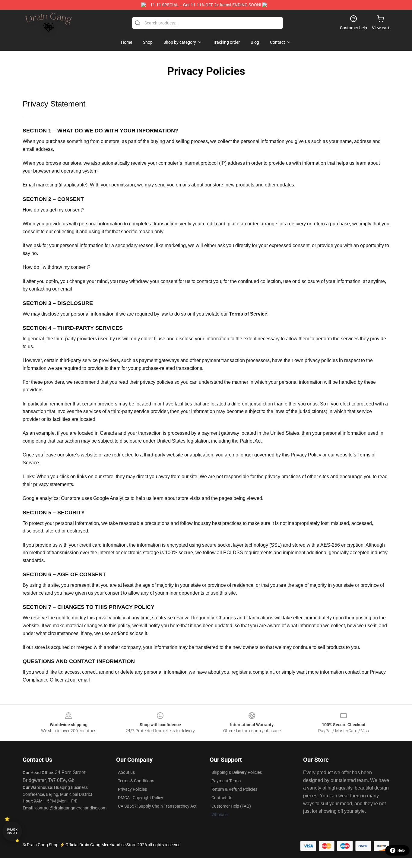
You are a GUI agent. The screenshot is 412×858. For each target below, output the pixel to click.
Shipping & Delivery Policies (236, 772)
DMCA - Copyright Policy (140, 797)
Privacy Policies (132, 789)
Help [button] (401, 850)
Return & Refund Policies (234, 789)
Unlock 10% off (12, 831)
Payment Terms (226, 780)
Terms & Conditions (136, 780)
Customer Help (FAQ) (231, 806)
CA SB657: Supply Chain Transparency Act (157, 806)
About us (126, 772)
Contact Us (221, 797)
